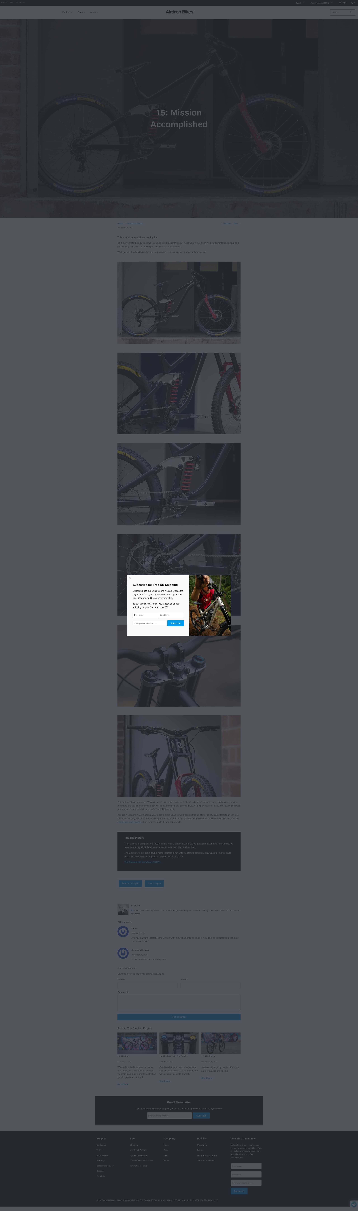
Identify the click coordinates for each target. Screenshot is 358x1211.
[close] (129, 577)
